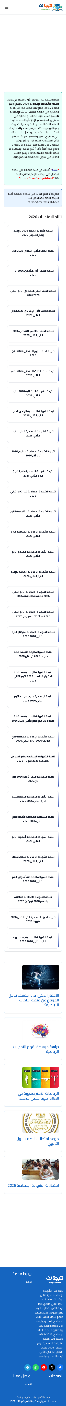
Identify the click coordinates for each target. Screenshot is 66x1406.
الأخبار (29, 1281)
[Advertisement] (31, 49)
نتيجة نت (46, 99)
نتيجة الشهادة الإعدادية (44, 103)
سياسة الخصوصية (42, 1397)
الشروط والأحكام (23, 1397)
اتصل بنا (28, 1384)
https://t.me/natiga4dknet (36, 178)
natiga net (22, 128)
